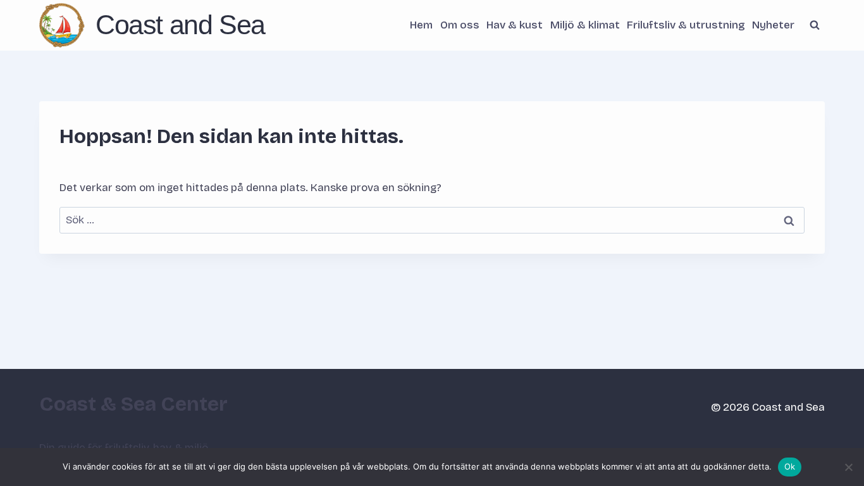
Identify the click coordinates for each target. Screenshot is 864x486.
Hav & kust (514, 25)
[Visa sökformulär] (815, 25)
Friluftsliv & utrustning (686, 25)
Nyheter (773, 25)
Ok (790, 466)
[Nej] (848, 467)
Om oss (459, 25)
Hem (421, 25)
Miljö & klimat (585, 25)
